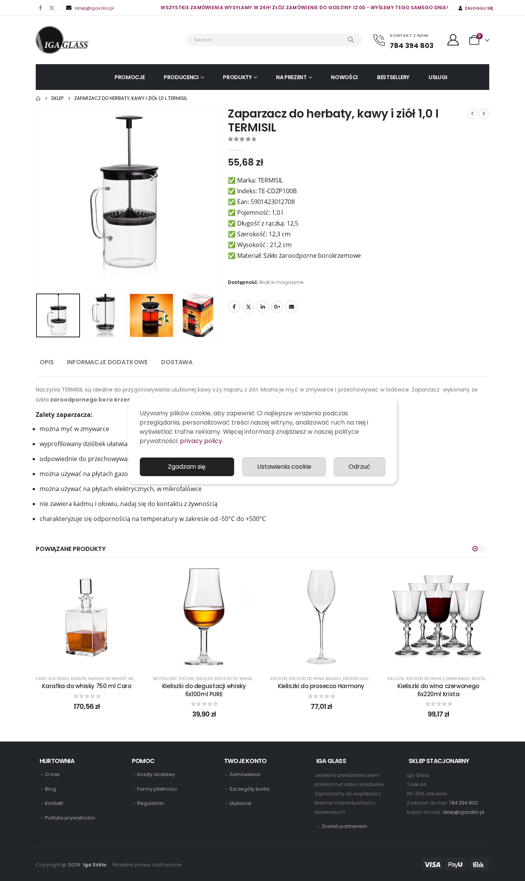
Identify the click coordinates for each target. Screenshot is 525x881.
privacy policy (201, 440)
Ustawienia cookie (284, 466)
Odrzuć (359, 466)
